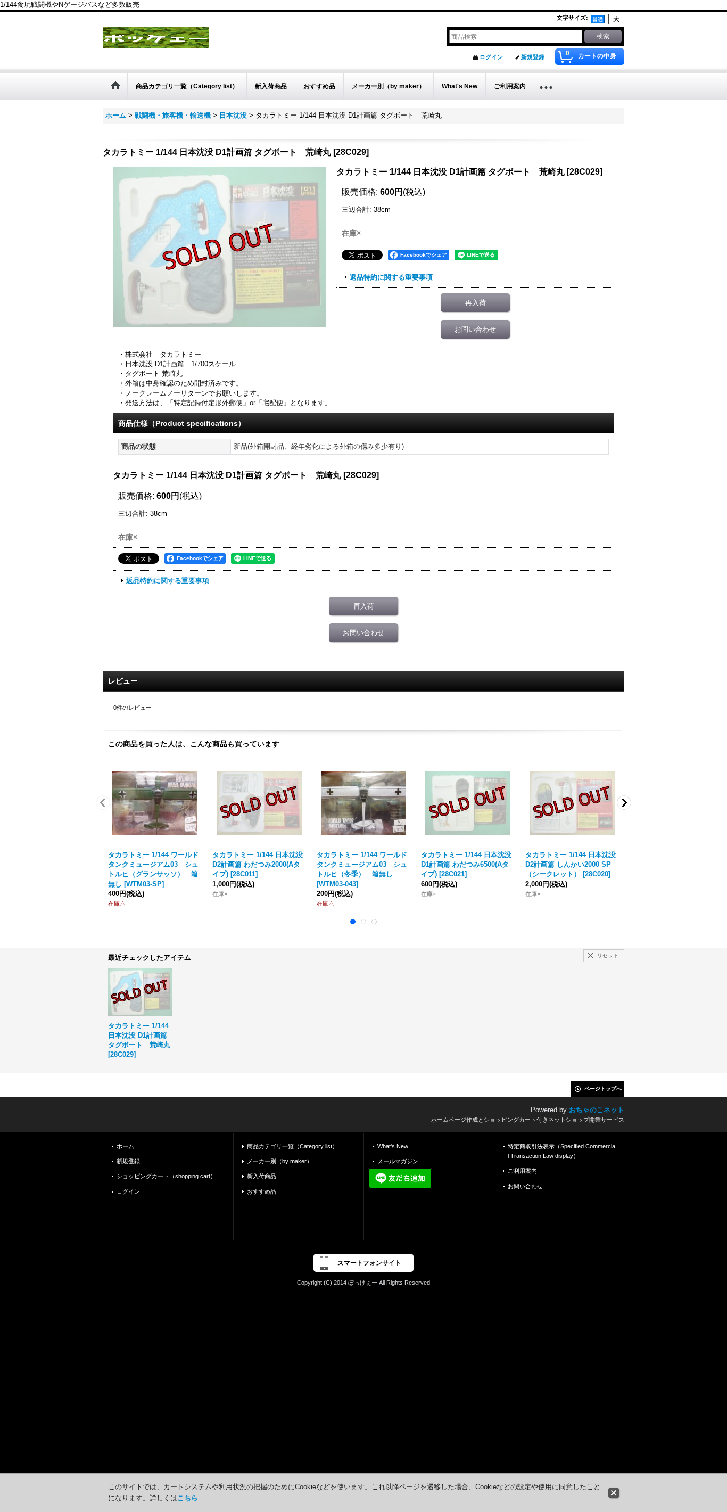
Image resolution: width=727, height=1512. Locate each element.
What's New (392, 1146)
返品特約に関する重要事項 (391, 277)
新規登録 (532, 57)
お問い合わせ (475, 329)
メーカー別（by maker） (279, 1161)
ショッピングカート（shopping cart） (166, 1176)
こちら (187, 1498)
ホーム (125, 1146)
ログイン (491, 57)
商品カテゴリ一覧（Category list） (292, 1146)
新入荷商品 (261, 1176)
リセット (607, 955)
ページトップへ (603, 1088)
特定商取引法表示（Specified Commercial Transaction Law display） (561, 1151)
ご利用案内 (522, 1171)
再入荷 (475, 303)
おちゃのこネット (596, 1110)
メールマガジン (397, 1161)
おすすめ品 (261, 1191)
